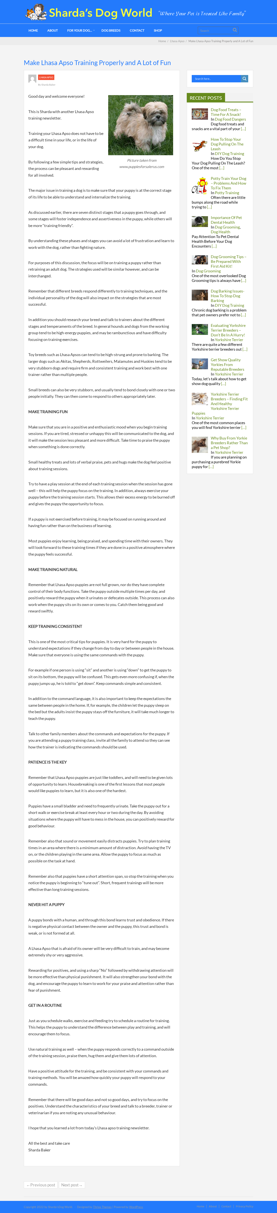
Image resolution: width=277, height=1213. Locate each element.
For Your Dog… (79, 30)
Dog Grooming (227, 227)
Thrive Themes (102, 1207)
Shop (158, 30)
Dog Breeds (110, 30)
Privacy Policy (244, 1206)
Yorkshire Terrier (229, 339)
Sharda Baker (48, 84)
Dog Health (220, 231)
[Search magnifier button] (244, 78)
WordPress (136, 1207)
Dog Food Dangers (230, 119)
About (52, 30)
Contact (137, 30)
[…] (243, 128)
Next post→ (72, 1184)
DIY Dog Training (229, 153)
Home (33, 30)
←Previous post (40, 1184)
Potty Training (227, 192)
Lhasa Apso (46, 77)
